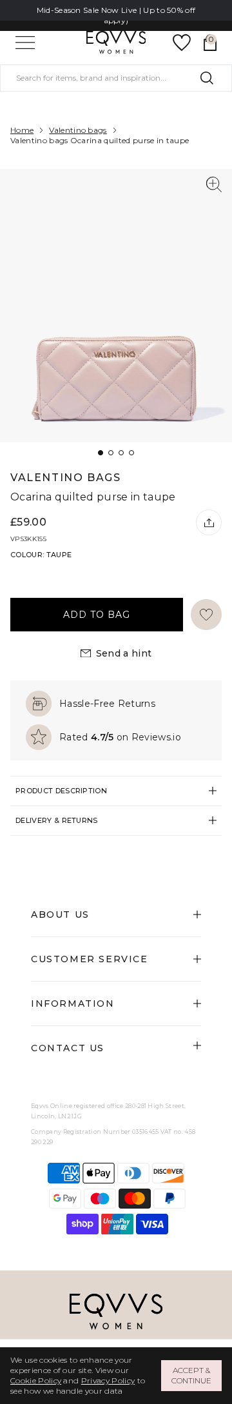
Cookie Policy (35, 1380)
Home (22, 130)
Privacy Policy (108, 1380)
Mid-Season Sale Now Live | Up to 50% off (116, 10)
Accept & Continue (191, 1375)
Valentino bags (77, 130)
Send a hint (124, 653)
